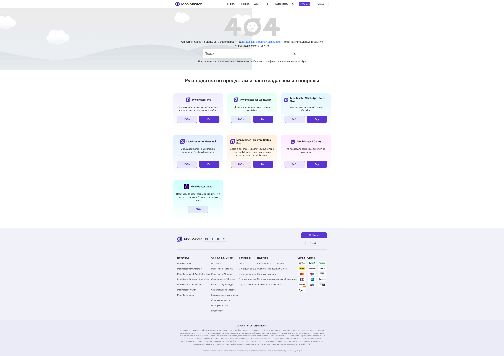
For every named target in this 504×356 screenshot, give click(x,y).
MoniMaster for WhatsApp (189, 268)
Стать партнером (247, 279)
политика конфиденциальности (272, 268)
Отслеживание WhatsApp (292, 61)
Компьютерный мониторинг (224, 295)
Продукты (230, 4)
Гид (266, 4)
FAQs (187, 119)
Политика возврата (266, 274)
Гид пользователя (247, 284)
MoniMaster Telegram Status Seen (193, 279)
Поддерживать (281, 4)
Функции (245, 4)
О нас (242, 263)
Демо (256, 4)
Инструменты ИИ (219, 305)
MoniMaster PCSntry (186, 289)
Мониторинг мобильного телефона (256, 61)
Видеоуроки (217, 310)
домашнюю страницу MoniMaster (261, 42)
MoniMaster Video (185, 295)
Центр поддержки (247, 274)
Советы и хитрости (220, 300)
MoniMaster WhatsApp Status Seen (194, 274)
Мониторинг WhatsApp (222, 274)
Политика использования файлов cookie (277, 279)
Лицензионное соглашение (270, 263)
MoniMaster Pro (184, 263)
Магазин (306, 4)
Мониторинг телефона (222, 268)
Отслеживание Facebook (223, 289)
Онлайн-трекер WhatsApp (223, 279)
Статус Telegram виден (222, 284)
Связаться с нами (247, 268)
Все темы (216, 263)
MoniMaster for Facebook (189, 284)
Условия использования (269, 284)
